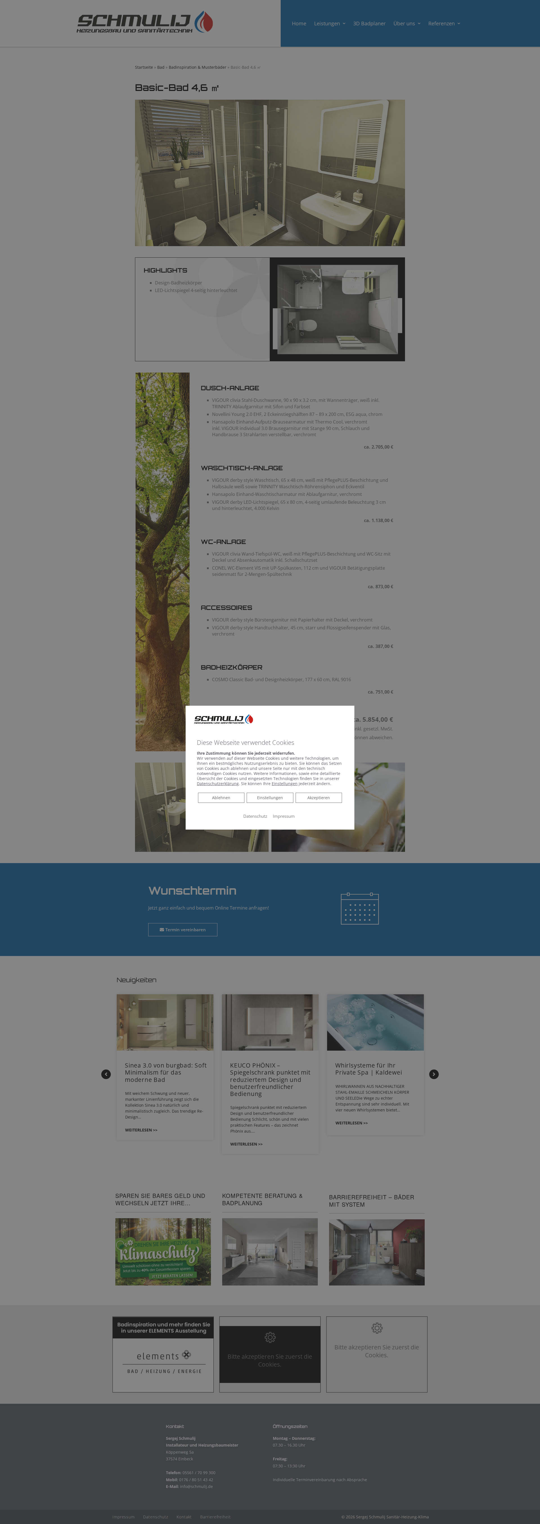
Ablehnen (221, 797)
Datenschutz (255, 816)
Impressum (284, 816)
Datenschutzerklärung (218, 783)
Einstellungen (270, 797)
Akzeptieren (318, 797)
